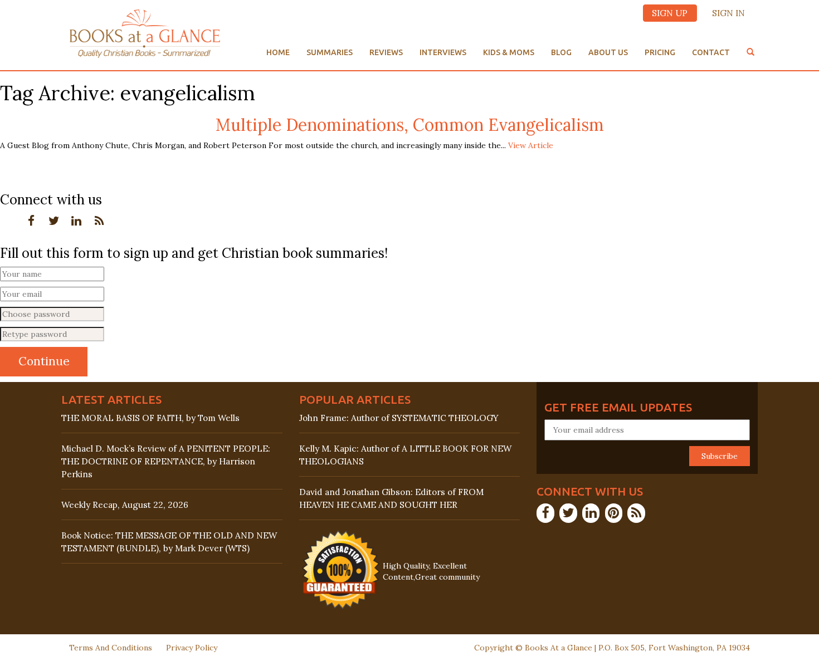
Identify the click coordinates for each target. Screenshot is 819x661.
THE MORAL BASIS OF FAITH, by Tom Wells (150, 418)
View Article (530, 145)
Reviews (386, 52)
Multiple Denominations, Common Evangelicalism (410, 124)
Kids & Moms (508, 52)
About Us (608, 52)
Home (278, 52)
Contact (711, 52)
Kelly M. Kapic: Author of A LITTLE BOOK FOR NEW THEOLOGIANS (405, 455)
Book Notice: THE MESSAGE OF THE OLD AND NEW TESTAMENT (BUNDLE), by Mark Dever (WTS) (169, 542)
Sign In (728, 13)
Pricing (660, 52)
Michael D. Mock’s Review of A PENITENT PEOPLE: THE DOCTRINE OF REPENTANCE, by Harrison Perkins (165, 461)
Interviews (443, 52)
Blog (561, 52)
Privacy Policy (191, 648)
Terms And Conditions (110, 648)
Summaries (329, 52)
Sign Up (670, 13)
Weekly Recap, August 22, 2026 (124, 505)
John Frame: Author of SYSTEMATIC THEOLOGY (399, 418)
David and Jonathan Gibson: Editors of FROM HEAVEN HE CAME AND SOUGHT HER (391, 498)
